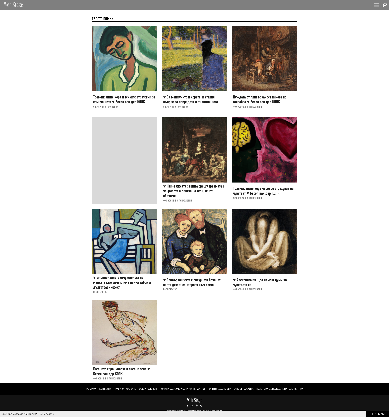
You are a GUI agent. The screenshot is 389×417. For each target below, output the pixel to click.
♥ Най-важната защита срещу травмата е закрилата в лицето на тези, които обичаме (194, 191)
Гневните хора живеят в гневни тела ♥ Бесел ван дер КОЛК (121, 371)
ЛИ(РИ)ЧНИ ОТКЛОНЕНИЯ (105, 106)
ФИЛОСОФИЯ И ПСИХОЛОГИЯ (247, 106)
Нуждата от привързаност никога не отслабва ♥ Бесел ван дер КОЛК (259, 99)
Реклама (91, 388)
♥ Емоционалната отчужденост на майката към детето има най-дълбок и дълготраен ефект (122, 282)
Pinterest (196, 405)
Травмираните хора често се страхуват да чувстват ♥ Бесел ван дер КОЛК (263, 191)
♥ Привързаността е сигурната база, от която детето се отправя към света (191, 282)
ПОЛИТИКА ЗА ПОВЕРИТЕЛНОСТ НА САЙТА (230, 388)
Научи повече (46, 413)
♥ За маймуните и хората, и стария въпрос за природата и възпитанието (190, 99)
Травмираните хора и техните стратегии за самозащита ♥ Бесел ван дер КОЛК (124, 99)
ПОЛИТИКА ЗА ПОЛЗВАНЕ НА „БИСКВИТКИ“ (279, 388)
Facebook (187, 405)
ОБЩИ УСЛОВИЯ (148, 388)
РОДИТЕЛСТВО (100, 291)
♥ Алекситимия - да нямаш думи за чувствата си (260, 282)
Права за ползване (125, 388)
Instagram (201, 405)
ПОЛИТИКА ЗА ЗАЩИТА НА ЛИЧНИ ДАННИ (182, 388)
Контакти (105, 388)
